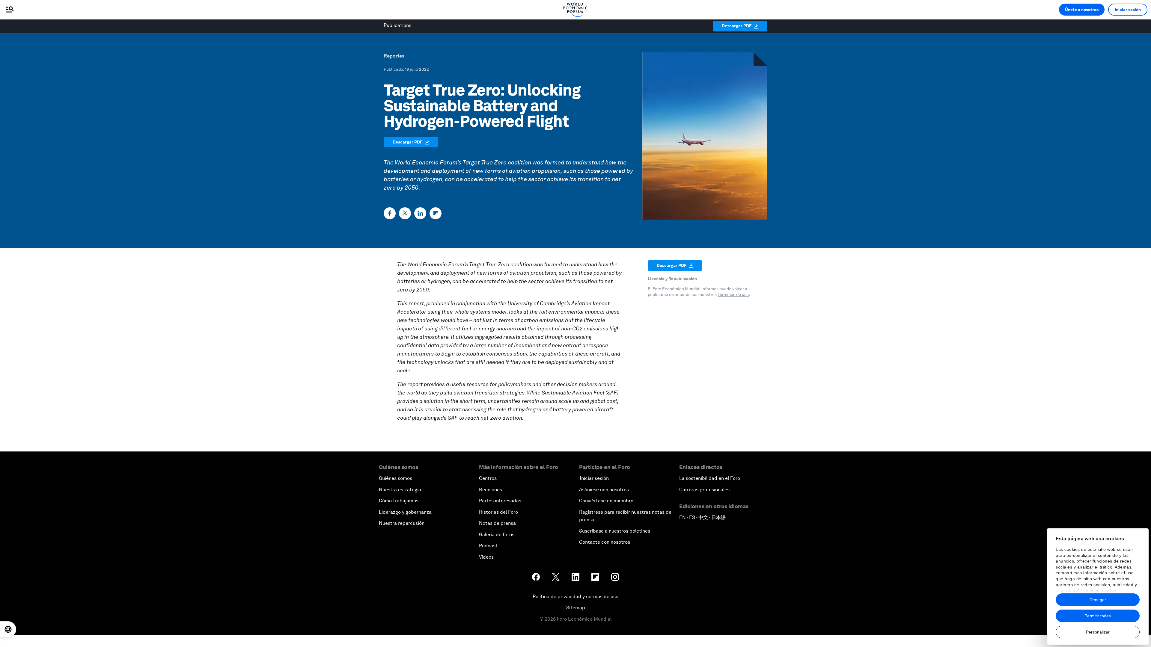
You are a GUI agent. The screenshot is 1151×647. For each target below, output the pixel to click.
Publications (397, 25)
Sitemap (575, 607)
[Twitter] (405, 213)
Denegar (1098, 599)
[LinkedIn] (420, 213)
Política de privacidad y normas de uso (575, 596)
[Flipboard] (436, 213)
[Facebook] (390, 213)
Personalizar (1098, 632)
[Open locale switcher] (8, 629)
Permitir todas (1097, 615)
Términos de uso (733, 294)
